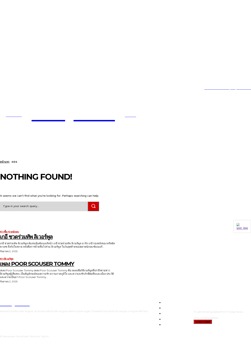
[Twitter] (18, 88)
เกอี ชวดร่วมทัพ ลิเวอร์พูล (26, 236)
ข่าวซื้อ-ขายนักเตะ (9, 231)
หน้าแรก (4, 161)
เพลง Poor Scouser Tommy (37, 263)
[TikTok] (13, 88)
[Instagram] (7, 88)
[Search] (93, 206)
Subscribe (202, 321)
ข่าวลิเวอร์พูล (6, 258)
